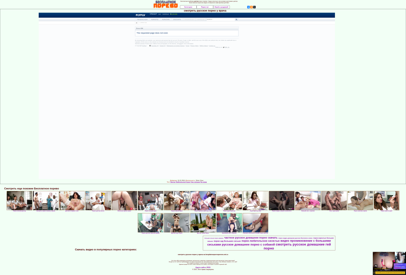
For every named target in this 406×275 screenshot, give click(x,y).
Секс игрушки (195, 182)
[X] (254, 7)
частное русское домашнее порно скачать (251, 237)
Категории (188, 7)
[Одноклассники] (251, 7)
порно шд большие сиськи (227, 241)
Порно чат (205, 7)
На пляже (203, 182)
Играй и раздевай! (221, 7)
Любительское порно (183, 182)
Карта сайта (201, 267)
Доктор (172, 182)
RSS (209, 267)
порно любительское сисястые (261, 240)
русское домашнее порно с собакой (248, 244)
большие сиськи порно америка (213, 238)
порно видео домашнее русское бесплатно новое (295, 238)
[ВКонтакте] (248, 7)
